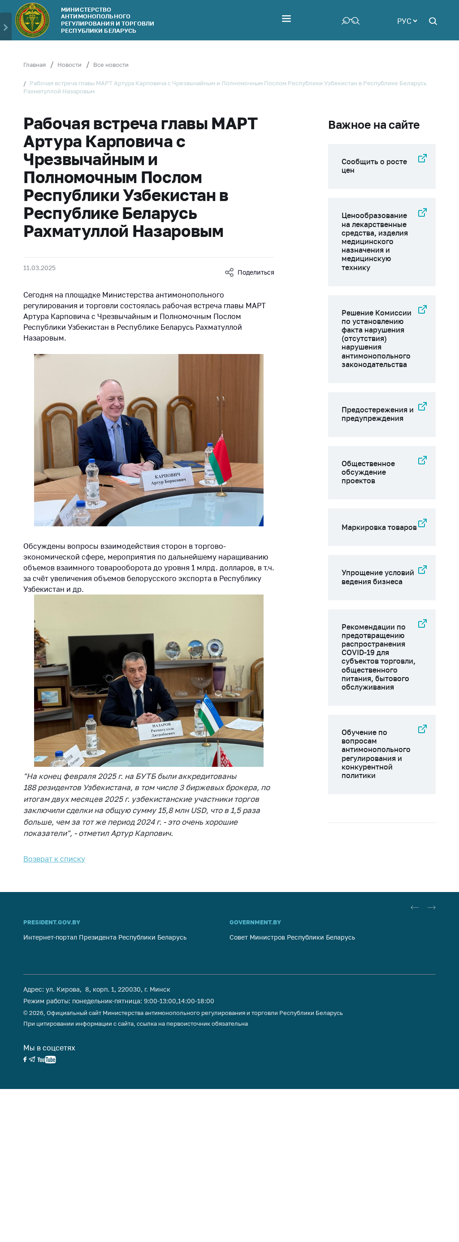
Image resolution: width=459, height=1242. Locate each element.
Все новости (111, 64)
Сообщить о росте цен (374, 166)
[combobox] (407, 20)
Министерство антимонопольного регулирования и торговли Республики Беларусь (107, 20)
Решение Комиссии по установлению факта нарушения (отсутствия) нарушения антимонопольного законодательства (376, 338)
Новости (69, 64)
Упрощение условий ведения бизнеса (378, 577)
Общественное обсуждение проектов (368, 472)
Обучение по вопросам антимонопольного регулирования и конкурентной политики (376, 754)
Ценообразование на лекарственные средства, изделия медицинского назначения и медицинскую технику (375, 241)
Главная (34, 64)
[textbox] (407, 20)
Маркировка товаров (379, 527)
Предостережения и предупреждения (378, 414)
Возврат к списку (54, 858)
